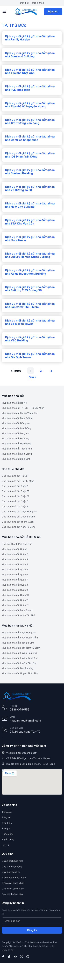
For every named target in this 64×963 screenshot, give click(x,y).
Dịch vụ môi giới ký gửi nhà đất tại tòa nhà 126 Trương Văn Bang (30, 121)
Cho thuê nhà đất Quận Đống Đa (19, 511)
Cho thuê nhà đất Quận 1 (15, 486)
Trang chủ (7, 812)
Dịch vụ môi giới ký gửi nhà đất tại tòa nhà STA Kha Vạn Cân (30, 221)
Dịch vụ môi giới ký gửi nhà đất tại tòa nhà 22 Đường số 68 (30, 188)
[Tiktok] (9, 956)
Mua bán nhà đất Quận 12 (15, 605)
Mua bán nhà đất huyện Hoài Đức (19, 653)
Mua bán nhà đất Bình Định (16, 458)
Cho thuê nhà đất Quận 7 (15, 501)
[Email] (4, 718)
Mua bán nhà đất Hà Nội (14, 402)
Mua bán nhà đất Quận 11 (15, 600)
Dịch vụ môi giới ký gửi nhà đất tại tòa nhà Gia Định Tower (30, 355)
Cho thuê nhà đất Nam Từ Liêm (18, 526)
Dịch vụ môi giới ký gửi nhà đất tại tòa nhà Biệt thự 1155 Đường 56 (30, 288)
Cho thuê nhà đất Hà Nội (15, 475)
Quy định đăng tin (11, 872)
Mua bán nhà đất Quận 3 (15, 559)
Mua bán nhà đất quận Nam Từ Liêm (21, 647)
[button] (4, 11)
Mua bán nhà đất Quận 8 (15, 584)
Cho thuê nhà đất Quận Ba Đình (18, 516)
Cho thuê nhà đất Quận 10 (15, 491)
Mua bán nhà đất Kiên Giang (17, 453)
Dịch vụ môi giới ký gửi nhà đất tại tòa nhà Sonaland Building (30, 54)
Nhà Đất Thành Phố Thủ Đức (17, 544)
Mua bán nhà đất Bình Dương (17, 418)
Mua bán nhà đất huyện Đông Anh (20, 658)
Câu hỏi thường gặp (12, 894)
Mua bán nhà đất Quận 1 (14, 549)
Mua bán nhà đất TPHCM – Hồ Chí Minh (23, 407)
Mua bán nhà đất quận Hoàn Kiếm (20, 637)
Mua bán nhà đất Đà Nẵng (15, 438)
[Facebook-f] (3, 956)
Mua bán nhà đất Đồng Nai (16, 423)
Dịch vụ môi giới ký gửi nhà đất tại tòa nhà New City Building (30, 205)
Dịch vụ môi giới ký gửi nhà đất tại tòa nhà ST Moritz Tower (30, 322)
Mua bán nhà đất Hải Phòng (16, 443)
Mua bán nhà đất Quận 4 (15, 564)
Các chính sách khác (13, 888)
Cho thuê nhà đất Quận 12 (15, 496)
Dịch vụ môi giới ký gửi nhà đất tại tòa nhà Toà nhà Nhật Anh (30, 71)
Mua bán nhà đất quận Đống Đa (18, 632)
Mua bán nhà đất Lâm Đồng (16, 428)
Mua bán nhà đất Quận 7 (15, 579)
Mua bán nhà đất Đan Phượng (17, 668)
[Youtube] (15, 956)
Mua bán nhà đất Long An (15, 433)
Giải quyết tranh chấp (13, 883)
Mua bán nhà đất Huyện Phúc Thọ (20, 673)
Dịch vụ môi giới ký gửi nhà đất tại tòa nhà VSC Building (30, 338)
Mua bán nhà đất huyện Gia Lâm (19, 663)
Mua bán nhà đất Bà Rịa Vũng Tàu (19, 413)
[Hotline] (4, 707)
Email (12, 716)
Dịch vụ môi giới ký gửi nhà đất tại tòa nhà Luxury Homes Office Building (30, 255)
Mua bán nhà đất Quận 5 (15, 569)
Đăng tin (53, 11)
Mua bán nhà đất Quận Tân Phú (18, 615)
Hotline (13, 705)
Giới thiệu (7, 823)
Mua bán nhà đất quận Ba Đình (18, 642)
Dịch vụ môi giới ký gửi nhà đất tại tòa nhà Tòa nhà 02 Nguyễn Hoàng (30, 104)
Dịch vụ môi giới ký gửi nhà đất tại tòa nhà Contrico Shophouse (30, 138)
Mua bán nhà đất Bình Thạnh (17, 610)
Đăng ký (24, 2)
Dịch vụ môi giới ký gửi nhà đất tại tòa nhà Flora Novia (30, 238)
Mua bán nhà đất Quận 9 (15, 589)
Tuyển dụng (8, 839)
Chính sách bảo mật (12, 861)
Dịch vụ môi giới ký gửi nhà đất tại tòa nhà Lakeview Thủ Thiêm (30, 305)
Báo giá (6, 828)
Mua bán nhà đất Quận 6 (15, 574)
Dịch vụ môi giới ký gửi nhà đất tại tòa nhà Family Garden (30, 37)
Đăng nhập (38, 2)
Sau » (32, 377)
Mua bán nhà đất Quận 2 (15, 554)
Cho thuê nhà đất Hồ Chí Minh (18, 481)
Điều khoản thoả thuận (14, 877)
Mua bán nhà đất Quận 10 (15, 595)
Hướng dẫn (7, 834)
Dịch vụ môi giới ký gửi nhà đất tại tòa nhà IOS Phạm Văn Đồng (30, 155)
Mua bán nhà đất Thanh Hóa (17, 448)
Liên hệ (6, 845)
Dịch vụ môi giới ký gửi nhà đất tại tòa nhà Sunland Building (30, 171)
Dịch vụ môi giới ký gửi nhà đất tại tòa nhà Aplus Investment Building (30, 271)
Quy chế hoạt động (12, 866)
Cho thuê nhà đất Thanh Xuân (18, 521)
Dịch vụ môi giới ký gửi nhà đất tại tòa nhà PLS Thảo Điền (30, 88)
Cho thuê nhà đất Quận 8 (15, 506)
